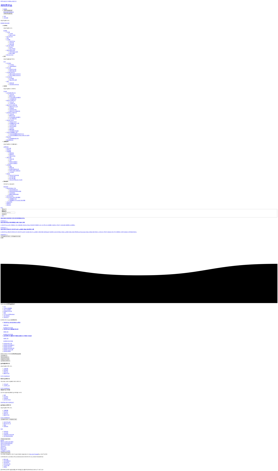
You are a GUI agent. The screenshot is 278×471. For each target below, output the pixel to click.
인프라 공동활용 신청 (11, 132)
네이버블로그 (6, 460)
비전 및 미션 (9, 36)
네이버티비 (6, 462)
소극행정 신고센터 (5, 451)
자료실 (8, 173)
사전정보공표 (9, 195)
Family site (5, 438)
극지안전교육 (6, 422)
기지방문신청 (12, 124)
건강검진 (11, 127)
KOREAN (11, 12)
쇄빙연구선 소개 (13, 106)
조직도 (11, 47)
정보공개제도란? (13, 189)
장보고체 (11, 44)
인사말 (8, 32)
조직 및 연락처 (10, 45)
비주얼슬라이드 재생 (15, 236)
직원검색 (5, 426)
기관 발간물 (12, 176)
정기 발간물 (12, 178)
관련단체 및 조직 (10, 50)
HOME (5, 9)
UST (10, 160)
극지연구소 (6, 5)
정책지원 (11, 83)
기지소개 (11, 94)
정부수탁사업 (12, 70)
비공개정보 (12, 192)
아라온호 (11, 42)
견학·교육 (8, 157)
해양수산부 (3, 448)
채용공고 (11, 154)
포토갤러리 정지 (4, 419)
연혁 (7, 38)
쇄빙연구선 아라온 (5, 359)
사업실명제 (9, 202)
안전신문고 (3, 449)
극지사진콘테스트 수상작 (15, 179)
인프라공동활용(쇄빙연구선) (16, 134)
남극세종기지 (4, 355)
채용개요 (11, 153)
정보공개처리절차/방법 (15, 191)
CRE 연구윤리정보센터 (6, 443)
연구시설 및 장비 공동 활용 (13, 197)
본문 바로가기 (4, 1)
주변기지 (5, 371)
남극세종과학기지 (11, 93)
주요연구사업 (12, 69)
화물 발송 (11, 129)
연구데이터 (9, 77)
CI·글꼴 (8, 39)
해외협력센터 (9, 140)
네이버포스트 (6, 463)
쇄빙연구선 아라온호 (11, 105)
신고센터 (11, 172)
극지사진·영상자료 (14, 175)
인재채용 (8, 151)
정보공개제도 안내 (11, 188)
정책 (7, 81)
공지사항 (8, 148)
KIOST (2, 440)
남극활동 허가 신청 (14, 123)
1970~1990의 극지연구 (15, 75)
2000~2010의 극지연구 (15, 73)
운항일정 (11, 108)
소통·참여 (5, 146)
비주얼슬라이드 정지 (5, 236)
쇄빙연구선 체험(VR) (14, 111)
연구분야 (8, 63)
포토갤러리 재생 (12, 419)
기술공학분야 (12, 66)
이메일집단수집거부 (8, 434)
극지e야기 (3, 446)
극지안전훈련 (12, 126)
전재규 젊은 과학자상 (14, 170)
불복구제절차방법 (14, 194)
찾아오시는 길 (7, 423)
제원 (4, 395)
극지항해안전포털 (14, 130)
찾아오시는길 (9, 54)
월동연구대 (12, 96)
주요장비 (5, 370)
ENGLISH (8, 10)
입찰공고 (8, 203)
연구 (4, 61)
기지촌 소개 (6, 385)
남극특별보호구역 (14, 138)
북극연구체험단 (13, 161)
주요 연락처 (12, 48)
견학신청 (11, 159)
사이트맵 (5, 17)
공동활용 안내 (13, 198)
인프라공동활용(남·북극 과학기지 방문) (19, 135)
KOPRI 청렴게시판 (14, 169)
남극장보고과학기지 (11, 112)
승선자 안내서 (7, 399)
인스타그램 (6, 465)
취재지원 (11, 167)
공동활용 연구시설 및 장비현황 (17, 200)
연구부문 (11, 78)
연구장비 (5, 396)
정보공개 (5, 186)
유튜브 (5, 467)
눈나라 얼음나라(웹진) (15, 97)
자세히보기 (7, 376)
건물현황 (5, 368)
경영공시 (8, 205)
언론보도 (8, 150)
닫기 (2, 207)
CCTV (2, 376)
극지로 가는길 (10, 120)
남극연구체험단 (13, 163)
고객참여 (8, 164)
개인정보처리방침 (8, 436)
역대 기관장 (12, 35)
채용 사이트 (12, 156)
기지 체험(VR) (13, 118)
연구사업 (8, 67)
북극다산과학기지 (11, 100)
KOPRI (5, 30)
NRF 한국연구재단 (5, 444)
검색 (4, 16)
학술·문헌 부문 (13, 80)
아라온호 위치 (13, 109)
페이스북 (5, 459)
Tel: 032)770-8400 (34, 454)
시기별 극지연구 (10, 72)
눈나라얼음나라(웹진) (14, 117)
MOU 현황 (12, 53)
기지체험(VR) (12, 99)
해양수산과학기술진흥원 (7, 441)
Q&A (10, 166)
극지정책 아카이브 (14, 84)
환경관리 (8, 137)
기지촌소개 (12, 103)
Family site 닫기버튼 (5, 452)
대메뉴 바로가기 (12, 1)
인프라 (5, 91)
